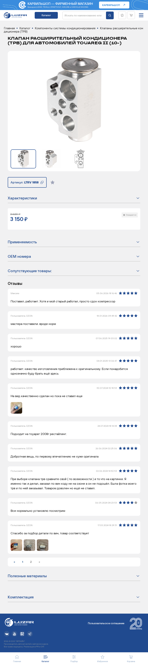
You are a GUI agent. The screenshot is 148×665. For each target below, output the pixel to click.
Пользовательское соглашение (106, 623)
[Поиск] (110, 15)
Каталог (46, 15)
